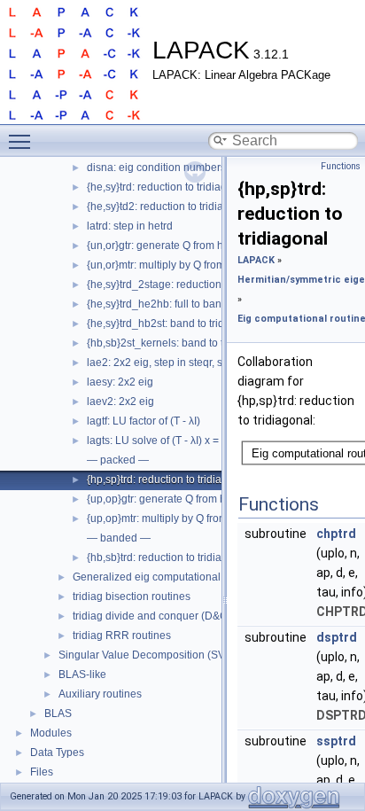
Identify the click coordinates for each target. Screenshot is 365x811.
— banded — (119, 538)
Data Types (57, 752)
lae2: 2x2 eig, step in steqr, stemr (165, 362)
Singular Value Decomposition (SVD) (147, 655)
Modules (51, 733)
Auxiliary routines (100, 694)
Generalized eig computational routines (167, 577)
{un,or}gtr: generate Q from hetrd (164, 245)
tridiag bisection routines (131, 596)
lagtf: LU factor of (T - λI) (143, 421)
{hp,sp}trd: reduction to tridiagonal (168, 479)
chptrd (336, 533)
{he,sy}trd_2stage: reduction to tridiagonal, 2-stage (208, 284)
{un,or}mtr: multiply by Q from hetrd (169, 265)
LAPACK (256, 260)
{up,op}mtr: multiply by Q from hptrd (171, 518)
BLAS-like (82, 674)
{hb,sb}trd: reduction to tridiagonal (168, 557)
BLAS (58, 713)
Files (41, 772)
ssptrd (336, 741)
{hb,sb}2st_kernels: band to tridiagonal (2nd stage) (208, 343)
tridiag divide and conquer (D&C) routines (173, 616)
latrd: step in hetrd (130, 226)
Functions (341, 166)
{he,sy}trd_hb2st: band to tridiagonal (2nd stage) (202, 323)
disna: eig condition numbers (156, 167)
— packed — (118, 460)
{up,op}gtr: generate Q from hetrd (166, 499)
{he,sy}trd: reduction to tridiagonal (167, 187)
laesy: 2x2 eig (120, 382)
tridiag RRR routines (122, 635)
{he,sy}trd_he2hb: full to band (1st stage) (184, 304)
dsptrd (336, 637)
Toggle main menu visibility (23, 141)
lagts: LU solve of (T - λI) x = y (157, 440)
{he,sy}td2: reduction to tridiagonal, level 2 (187, 206)
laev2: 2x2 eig (120, 401)
